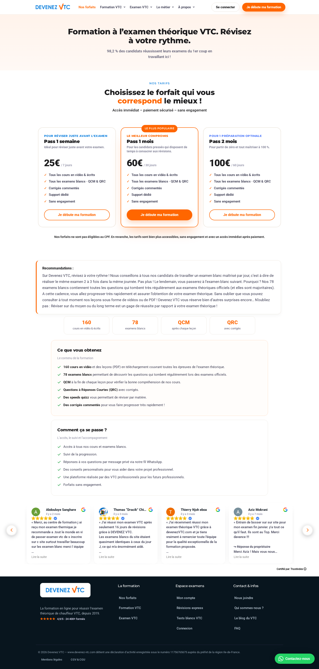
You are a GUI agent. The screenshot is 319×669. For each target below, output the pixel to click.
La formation (129, 586)
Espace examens (190, 586)
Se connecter (225, 7)
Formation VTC (111, 7)
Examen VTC (139, 7)
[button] (307, 530)
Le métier (163, 7)
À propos (184, 7)
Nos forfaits (87, 7)
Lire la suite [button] (39, 557)
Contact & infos (245, 586)
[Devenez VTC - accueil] (65, 590)
